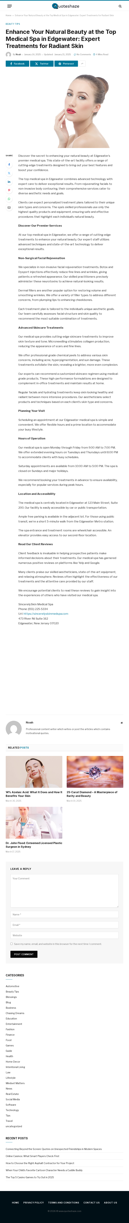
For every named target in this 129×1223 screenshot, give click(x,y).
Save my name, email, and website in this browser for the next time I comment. (58, 944)
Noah (18, 54)
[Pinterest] (9, 190)
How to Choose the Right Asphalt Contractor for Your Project (40, 1163)
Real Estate (12, 1094)
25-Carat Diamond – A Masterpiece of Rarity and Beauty (92, 794)
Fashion (10, 1029)
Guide (9, 1050)
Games (10, 1045)
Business (11, 1007)
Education (11, 1018)
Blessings (11, 997)
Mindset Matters (15, 1083)
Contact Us (91, 1202)
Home (8, 15)
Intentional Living (15, 1067)
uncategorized (14, 1126)
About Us (110, 1202)
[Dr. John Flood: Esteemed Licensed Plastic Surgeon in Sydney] (34, 823)
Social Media (13, 1099)
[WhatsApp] (9, 198)
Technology (12, 1110)
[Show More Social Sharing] (82, 64)
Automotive (12, 986)
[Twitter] (9, 173)
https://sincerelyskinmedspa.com (46, 613)
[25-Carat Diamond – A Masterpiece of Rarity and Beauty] (95, 772)
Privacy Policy (33, 1202)
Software (11, 1104)
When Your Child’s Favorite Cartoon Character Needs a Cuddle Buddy (44, 1170)
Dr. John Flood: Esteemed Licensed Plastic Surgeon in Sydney (34, 844)
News (9, 1088)
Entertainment (14, 1023)
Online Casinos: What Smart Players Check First (32, 1156)
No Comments (84, 54)
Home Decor (13, 1061)
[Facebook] (9, 164)
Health (9, 1056)
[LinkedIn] (9, 181)
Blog (8, 1002)
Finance (10, 1034)
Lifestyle (11, 1077)
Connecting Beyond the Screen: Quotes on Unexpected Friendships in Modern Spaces (54, 1149)
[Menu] (9, 6)
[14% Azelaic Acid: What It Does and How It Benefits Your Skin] (34, 772)
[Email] (9, 207)
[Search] (120, 6)
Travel (9, 1120)
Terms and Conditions (63, 1202)
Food (8, 1040)
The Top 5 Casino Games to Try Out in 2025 (30, 1177)
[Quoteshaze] (64, 6)
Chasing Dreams (15, 1013)
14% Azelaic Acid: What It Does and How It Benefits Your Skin (34, 794)
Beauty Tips (13, 24)
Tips (8, 1115)
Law (8, 1072)
